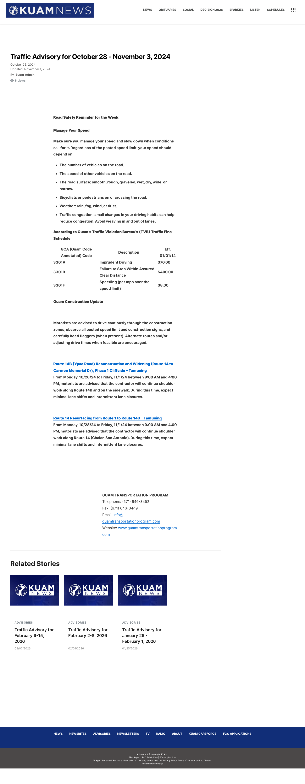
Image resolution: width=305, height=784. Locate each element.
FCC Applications (237, 733)
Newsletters (128, 733)
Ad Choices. (206, 760)
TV (148, 733)
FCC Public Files (150, 757)
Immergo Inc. (158, 776)
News (147, 9)
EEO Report (134, 757)
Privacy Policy (170, 760)
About (177, 733)
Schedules (276, 9)
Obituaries (167, 9)
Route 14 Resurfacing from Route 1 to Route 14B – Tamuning (107, 418)
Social (188, 9)
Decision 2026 (211, 9)
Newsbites (78, 733)
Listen (255, 9)
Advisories (102, 733)
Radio (160, 733)
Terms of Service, (186, 760)
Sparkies (236, 9)
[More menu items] (293, 9)
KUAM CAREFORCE (202, 733)
